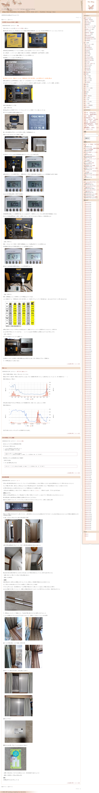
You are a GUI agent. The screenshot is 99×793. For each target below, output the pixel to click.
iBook (87, 61)
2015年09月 (87, 435)
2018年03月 (87, 386)
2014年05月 (87, 453)
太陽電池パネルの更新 (90, 165)
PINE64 (96, 119)
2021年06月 (87, 314)
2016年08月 (87, 420)
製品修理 (88, 35)
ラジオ (87, 77)
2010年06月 (87, 501)
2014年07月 (87, 450)
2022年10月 (87, 285)
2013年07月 (87, 464)
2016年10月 (87, 417)
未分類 (86, 107)
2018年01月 (87, 389)
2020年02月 (87, 343)
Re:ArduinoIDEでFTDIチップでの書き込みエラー (92, 183)
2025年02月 (87, 235)
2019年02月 (87, 365)
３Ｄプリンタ (88, 88)
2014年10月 (87, 444)
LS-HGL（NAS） (90, 63)
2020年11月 (87, 327)
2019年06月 (87, 358)
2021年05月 (87, 316)
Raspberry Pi (89, 58)
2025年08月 (87, 224)
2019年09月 (87, 353)
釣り (86, 86)
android (86, 122)
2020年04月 (87, 340)
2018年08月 (87, 376)
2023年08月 (87, 266)
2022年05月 (87, 294)
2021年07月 (87, 312)
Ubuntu (87, 66)
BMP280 (93, 114)
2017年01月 (87, 411)
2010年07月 (87, 499)
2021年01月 (87, 323)
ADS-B (28, 12)
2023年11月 (87, 261)
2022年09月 (87, 287)
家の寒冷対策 (5, 477)
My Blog (91, 2)
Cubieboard (88, 57)
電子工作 (19, 371)
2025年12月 (87, 217)
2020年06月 (87, 336)
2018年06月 (87, 380)
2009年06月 (87, 521)
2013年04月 (87, 470)
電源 (18, 25)
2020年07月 (87, 334)
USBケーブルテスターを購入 (91, 168)
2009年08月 (87, 519)
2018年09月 (87, 375)
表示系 (87, 46)
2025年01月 (87, 237)
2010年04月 (87, 505)
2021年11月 (87, 305)
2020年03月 (87, 342)
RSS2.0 (86, 536)
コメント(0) (77, 363)
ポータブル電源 (19, 28)
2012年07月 (87, 486)
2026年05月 (87, 208)
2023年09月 (87, 264)
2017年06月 (87, 402)
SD (90, 120)
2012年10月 (87, 481)
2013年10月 (87, 463)
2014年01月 (87, 459)
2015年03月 (87, 442)
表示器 (87, 22)
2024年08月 (87, 244)
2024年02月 (87, 255)
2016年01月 (87, 428)
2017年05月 (87, 404)
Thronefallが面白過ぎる (90, 156)
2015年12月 (87, 430)
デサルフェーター (90, 26)
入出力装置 (88, 49)
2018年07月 (87, 378)
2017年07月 (87, 400)
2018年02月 (87, 387)
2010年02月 (87, 508)
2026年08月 (87, 202)
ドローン (87, 90)
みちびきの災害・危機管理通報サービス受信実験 (92, 149)
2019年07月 (87, 356)
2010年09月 (87, 496)
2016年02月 (87, 426)
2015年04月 (87, 441)
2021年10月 (87, 307)
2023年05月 (87, 272)
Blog (4, 12)
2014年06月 (87, 452)
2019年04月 (87, 362)
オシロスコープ (89, 27)
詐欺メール (89, 129)
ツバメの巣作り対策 (89, 162)
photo (86, 127)
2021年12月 (87, 303)
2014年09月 (87, 446)
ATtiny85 (86, 114)
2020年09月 (87, 331)
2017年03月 (87, 408)
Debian (87, 68)
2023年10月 (87, 263)
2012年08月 (87, 485)
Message (49, 12)
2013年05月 (87, 468)
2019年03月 (87, 364)
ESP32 (90, 116)
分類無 (87, 40)
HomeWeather (21, 12)
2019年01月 (87, 367)
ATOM (87, 55)
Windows (88, 65)
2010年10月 (87, 494)
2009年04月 (87, 525)
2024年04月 (87, 252)
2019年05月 (87, 360)
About (53, 12)
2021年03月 (87, 320)
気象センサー (25, 371)
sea (92, 127)
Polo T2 (87, 53)
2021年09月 (87, 309)
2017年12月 (87, 391)
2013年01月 (87, 475)
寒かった (4, 368)
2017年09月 (87, 397)
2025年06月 (87, 228)
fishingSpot (88, 124)
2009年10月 (87, 516)
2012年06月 (87, 488)
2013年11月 (87, 461)
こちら (36, 490)
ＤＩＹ (18, 480)
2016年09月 (87, 419)
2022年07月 (87, 290)
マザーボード (89, 44)
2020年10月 (87, 329)
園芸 (86, 92)
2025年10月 (87, 220)
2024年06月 (87, 248)
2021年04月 (87, 318)
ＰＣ (86, 42)
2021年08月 (87, 310)
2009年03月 (87, 527)
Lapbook (90, 119)
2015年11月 (87, 431)
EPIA (87, 52)
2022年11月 (87, 283)
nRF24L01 (91, 125)
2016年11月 (87, 415)
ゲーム (86, 97)
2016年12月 (87, 413)
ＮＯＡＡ (19, 441)
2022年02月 (87, 299)
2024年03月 (87, 254)
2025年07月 (87, 226)
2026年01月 (87, 215)
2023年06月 (87, 270)
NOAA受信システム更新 (8, 437)
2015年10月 (87, 433)
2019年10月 (87, 351)
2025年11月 (87, 219)
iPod (96, 124)
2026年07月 (87, 204)
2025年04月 (87, 232)
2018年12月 (87, 369)
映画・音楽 (87, 95)
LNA (85, 119)
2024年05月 (87, 250)
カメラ (86, 99)
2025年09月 (87, 222)
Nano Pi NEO (89, 60)
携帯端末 (87, 72)
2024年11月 (87, 241)
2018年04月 (87, 384)
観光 (86, 84)
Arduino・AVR (89, 21)
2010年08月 (87, 497)
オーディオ (88, 34)
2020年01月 (87, 345)
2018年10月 (87, 373)
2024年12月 (87, 239)
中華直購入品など (90, 38)
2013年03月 (87, 472)
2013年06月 (87, 466)
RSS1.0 (86, 534)
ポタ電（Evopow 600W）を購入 (10, 22)
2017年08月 (87, 398)
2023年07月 (87, 268)
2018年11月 (87, 371)
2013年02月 (87, 474)
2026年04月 (87, 210)
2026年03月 (87, 211)
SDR (94, 120)
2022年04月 (87, 296)
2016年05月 (87, 422)
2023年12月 (87, 259)
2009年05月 (87, 523)
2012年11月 (87, 479)
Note (7, 12)
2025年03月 (87, 233)
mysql (85, 125)
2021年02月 (87, 321)
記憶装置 (88, 47)
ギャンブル (87, 101)
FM (94, 118)
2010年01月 (87, 510)
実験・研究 (88, 19)
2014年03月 (87, 455)
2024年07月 (87, 246)
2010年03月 (87, 507)
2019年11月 (87, 349)
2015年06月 (87, 437)
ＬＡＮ (87, 75)
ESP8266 (87, 118)
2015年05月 (87, 439)
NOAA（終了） (35, 12)
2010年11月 (87, 492)
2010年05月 (87, 503)
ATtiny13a (92, 112)
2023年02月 (87, 277)
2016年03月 (87, 424)
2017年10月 (87, 395)
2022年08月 (87, 288)
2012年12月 (87, 477)
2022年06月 (87, 292)
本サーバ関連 (88, 105)
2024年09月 (87, 243)
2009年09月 (87, 518)
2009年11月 (87, 514)
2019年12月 (87, 347)
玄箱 (87, 50)
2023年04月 (87, 274)
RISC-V (86, 120)
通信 (23, 441)
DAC (85, 116)
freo (19, 792)
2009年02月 (87, 529)
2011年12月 (87, 490)
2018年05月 (87, 382)
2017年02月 (87, 409)
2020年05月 (87, 338)
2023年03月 (87, 276)
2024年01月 (87, 257)
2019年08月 (87, 354)
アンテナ (88, 80)
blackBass (92, 122)
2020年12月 (87, 325)
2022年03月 (87, 298)
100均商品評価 (89, 37)
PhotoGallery (13, 12)
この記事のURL (70, 363)
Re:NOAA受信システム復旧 (91, 194)
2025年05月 (87, 230)
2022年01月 (87, 301)
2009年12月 (87, 512)
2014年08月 (87, 448)
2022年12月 (87, 281)
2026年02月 (87, 213)
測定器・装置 (89, 32)
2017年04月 (87, 406)
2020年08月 (87, 332)
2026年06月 (87, 206)
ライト (87, 30)
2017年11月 (87, 393)
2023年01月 (87, 279)
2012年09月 (87, 483)
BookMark (42, 12)
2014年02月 (87, 457)
